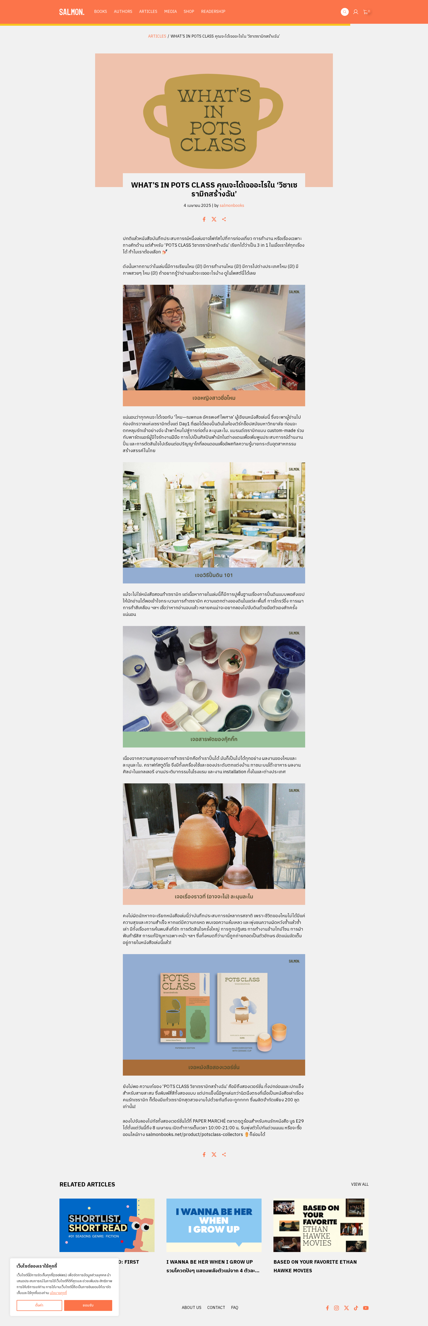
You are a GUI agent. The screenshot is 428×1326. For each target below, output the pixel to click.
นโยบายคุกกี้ (58, 1293)
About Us (191, 1307)
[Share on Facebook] (204, 219)
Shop (189, 11)
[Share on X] (214, 219)
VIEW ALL (360, 1185)
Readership (213, 11)
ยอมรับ (88, 1305)
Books (100, 11)
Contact (216, 1307)
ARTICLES (157, 37)
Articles (148, 11)
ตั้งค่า (39, 1305)
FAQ (234, 1307)
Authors (123, 11)
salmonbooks (232, 205)
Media (170, 11)
